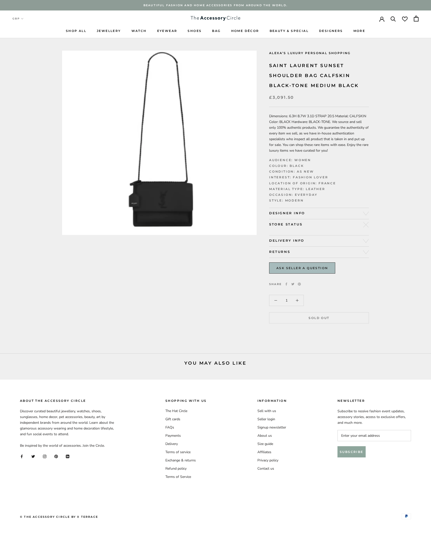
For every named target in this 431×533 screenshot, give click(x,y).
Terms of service (178, 452)
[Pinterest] (299, 284)
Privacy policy (267, 460)
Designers (331, 31)
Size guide (265, 443)
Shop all (76, 31)
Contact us (265, 468)
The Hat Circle (176, 411)
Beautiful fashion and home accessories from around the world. (215, 5)
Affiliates (264, 452)
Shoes (195, 31)
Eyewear (167, 31)
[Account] (381, 18)
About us (264, 435)
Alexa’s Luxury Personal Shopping (310, 53)
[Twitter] (292, 284)
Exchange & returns (180, 460)
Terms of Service (178, 476)
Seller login (266, 419)
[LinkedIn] (67, 456)
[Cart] (416, 18)
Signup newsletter (271, 427)
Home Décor (245, 31)
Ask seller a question (302, 268)
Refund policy (176, 468)
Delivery (171, 443)
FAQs (169, 427)
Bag (216, 31)
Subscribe (351, 452)
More (359, 31)
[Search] (393, 18)
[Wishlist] (405, 18)
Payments (173, 435)
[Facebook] (286, 284)
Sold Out (319, 318)
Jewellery (109, 31)
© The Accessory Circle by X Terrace (59, 517)
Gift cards (172, 419)
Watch (139, 31)
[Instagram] (44, 456)
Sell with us (266, 411)
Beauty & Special (289, 31)
